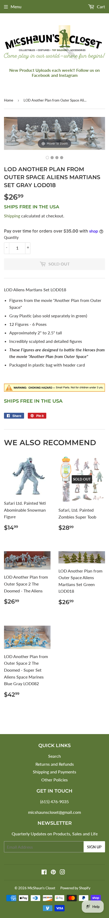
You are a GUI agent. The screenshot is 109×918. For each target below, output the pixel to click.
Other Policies (54, 779)
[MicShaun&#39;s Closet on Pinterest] (53, 872)
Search (54, 756)
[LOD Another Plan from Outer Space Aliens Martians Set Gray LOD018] (47, 157)
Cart (100, 6)
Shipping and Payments (54, 771)
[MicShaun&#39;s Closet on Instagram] (62, 872)
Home (8, 100)
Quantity (11, 237)
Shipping (12, 215)
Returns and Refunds (54, 764)
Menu (16, 6)
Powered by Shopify (75, 888)
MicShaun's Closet (41, 888)
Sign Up (94, 847)
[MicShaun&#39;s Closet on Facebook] (44, 872)
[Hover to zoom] (54, 132)
